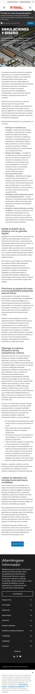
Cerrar (31, 23)
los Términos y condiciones (16, 686)
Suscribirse (18, 594)
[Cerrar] (33, 672)
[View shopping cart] (33, 2)
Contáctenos (17, 544)
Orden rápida (25, 2)
